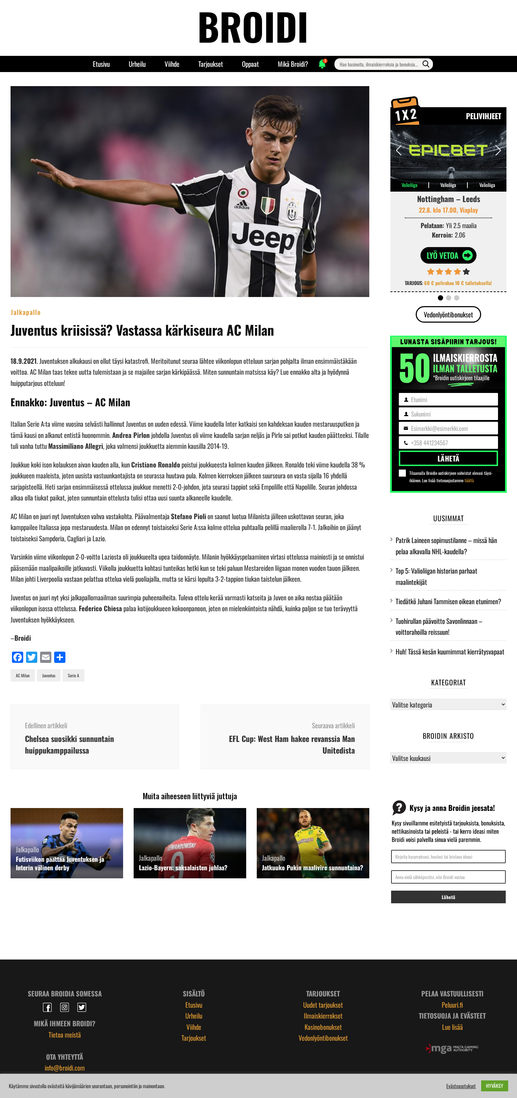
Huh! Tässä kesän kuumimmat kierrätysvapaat (450, 651)
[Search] (425, 63)
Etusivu (101, 64)
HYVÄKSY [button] (494, 1085)
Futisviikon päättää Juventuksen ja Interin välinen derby (60, 863)
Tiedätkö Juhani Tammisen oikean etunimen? (448, 601)
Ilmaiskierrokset (323, 1015)
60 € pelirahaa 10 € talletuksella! (458, 282)
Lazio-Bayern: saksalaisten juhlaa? (183, 867)
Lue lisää (452, 1027)
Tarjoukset (210, 64)
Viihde (172, 64)
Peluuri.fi (452, 1004)
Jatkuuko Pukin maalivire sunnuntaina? (312, 867)
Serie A (73, 675)
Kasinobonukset (323, 1027)
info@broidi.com (65, 1067)
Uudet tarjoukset (323, 1004)
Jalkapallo (26, 312)
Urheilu (137, 64)
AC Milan (23, 675)
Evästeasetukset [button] (461, 1086)
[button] (498, 150)
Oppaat (250, 64)
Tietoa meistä (65, 1034)
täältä (469, 480)
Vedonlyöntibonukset (448, 314)
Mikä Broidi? (293, 64)
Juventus (48, 675)
